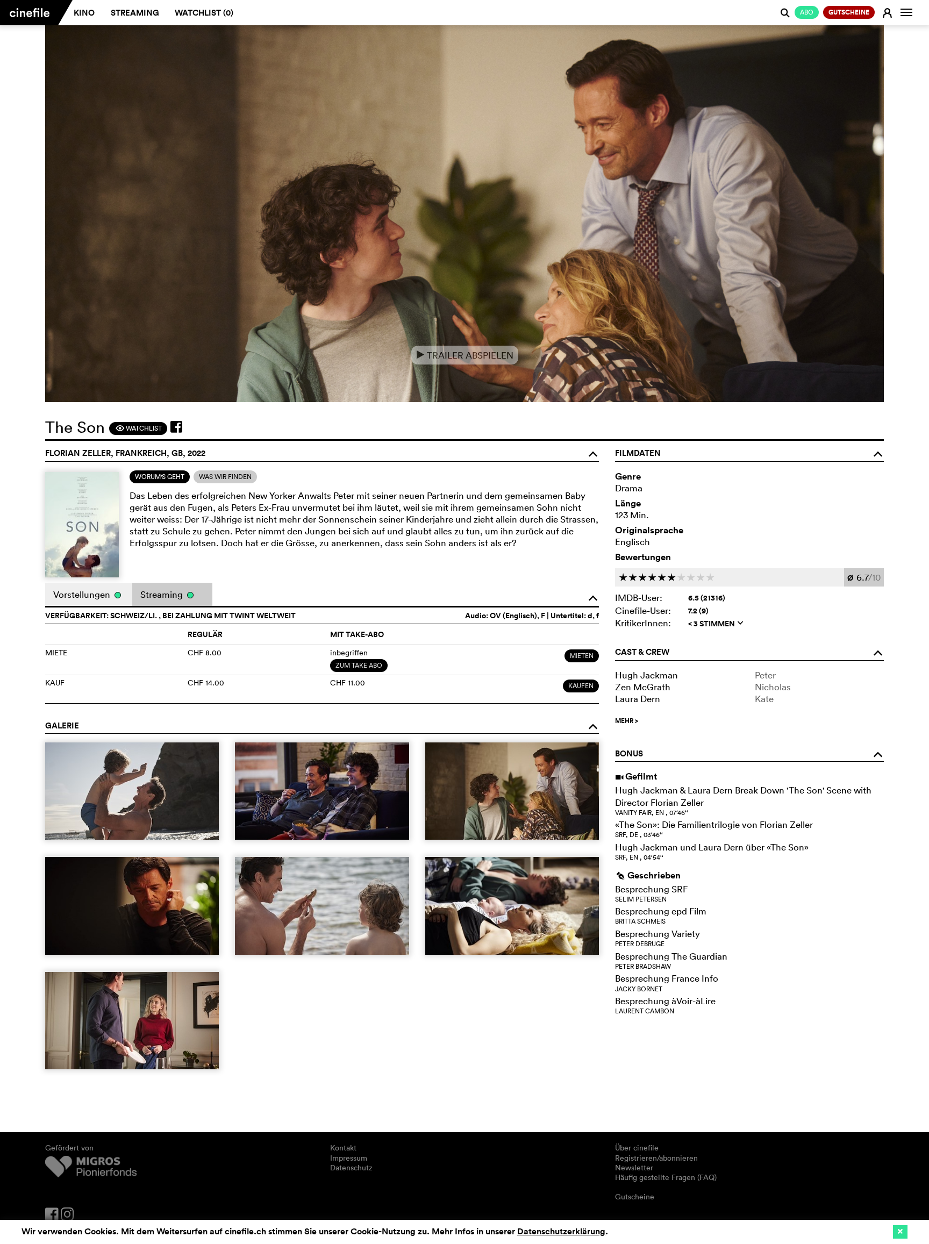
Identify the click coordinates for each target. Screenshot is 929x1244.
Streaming (135, 12)
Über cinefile (637, 1148)
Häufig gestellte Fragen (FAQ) (666, 1177)
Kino (84, 12)
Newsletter (634, 1167)
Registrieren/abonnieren (656, 1158)
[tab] (160, 476)
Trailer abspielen (464, 355)
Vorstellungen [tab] (82, 594)
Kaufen (581, 685)
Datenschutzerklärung (561, 1231)
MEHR (626, 721)
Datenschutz (351, 1167)
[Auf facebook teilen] (176, 427)
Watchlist (138, 428)
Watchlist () (204, 12)
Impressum (348, 1158)
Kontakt (343, 1148)
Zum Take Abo (358, 665)
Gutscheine (634, 1197)
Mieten (582, 655)
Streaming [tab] (162, 594)
